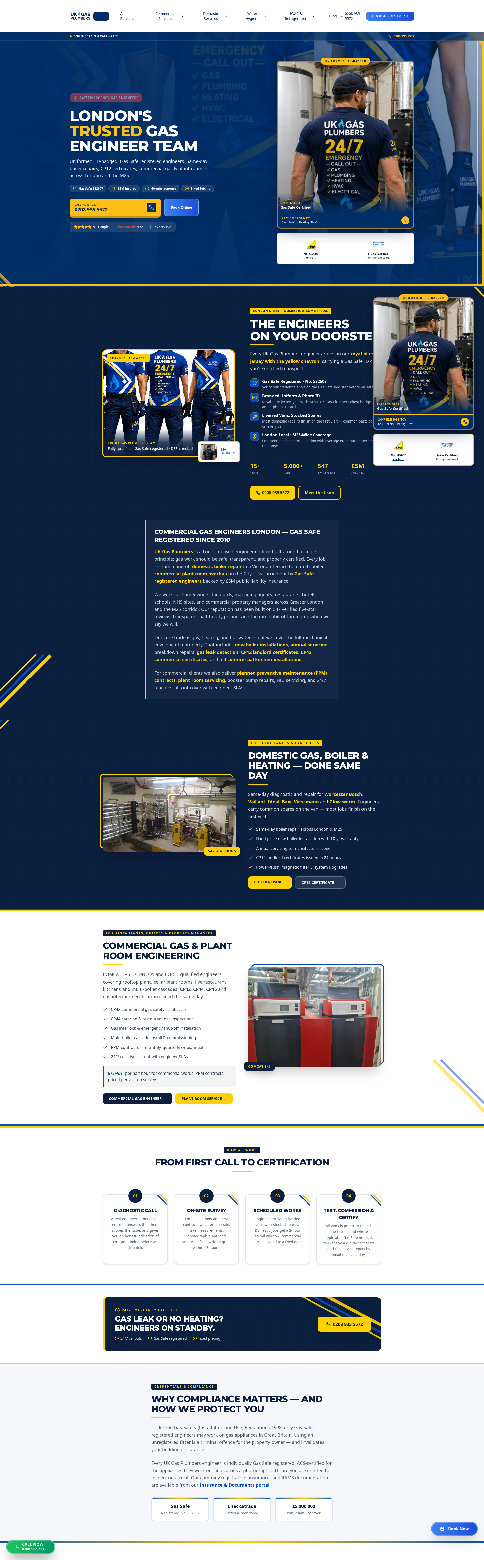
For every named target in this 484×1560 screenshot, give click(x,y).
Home (101, 16)
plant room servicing (201, 680)
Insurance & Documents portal (234, 1485)
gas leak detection (217, 652)
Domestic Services (211, 16)
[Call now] (405, 220)
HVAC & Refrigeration (296, 16)
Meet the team (319, 492)
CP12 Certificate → (320, 882)
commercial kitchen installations (264, 659)
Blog (333, 16)
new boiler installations (261, 645)
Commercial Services (165, 16)
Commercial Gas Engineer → (137, 1098)
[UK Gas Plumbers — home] (80, 16)
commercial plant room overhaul (191, 574)
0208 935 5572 (352, 16)
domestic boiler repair (217, 566)
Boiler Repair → (270, 882)
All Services (127, 16)
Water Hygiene (252, 16)
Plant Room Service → (204, 1098)
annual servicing (309, 645)
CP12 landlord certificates (269, 652)
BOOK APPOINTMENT (390, 16)
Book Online (181, 207)
